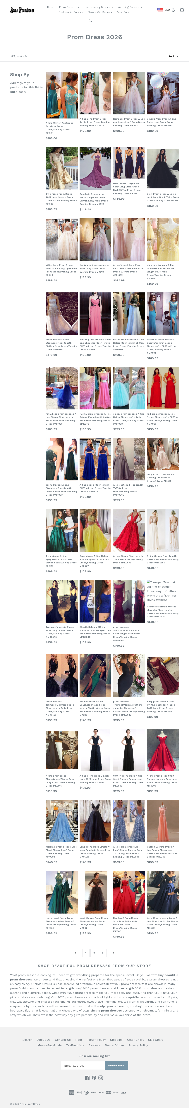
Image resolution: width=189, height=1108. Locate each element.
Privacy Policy (138, 1045)
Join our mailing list (94, 1056)
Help (78, 1039)
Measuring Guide (49, 1045)
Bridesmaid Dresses (71, 12)
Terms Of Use (114, 1045)
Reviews (94, 1045)
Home (50, 7)
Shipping (116, 1039)
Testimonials (75, 1045)
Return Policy (96, 1039)
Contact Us (63, 1039)
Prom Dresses (70, 7)
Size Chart (155, 1039)
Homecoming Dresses (99, 7)
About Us (43, 1039)
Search (27, 1039)
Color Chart (135, 1039)
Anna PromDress (30, 1104)
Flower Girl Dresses (100, 12)
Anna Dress (123, 12)
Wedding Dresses (131, 7)
